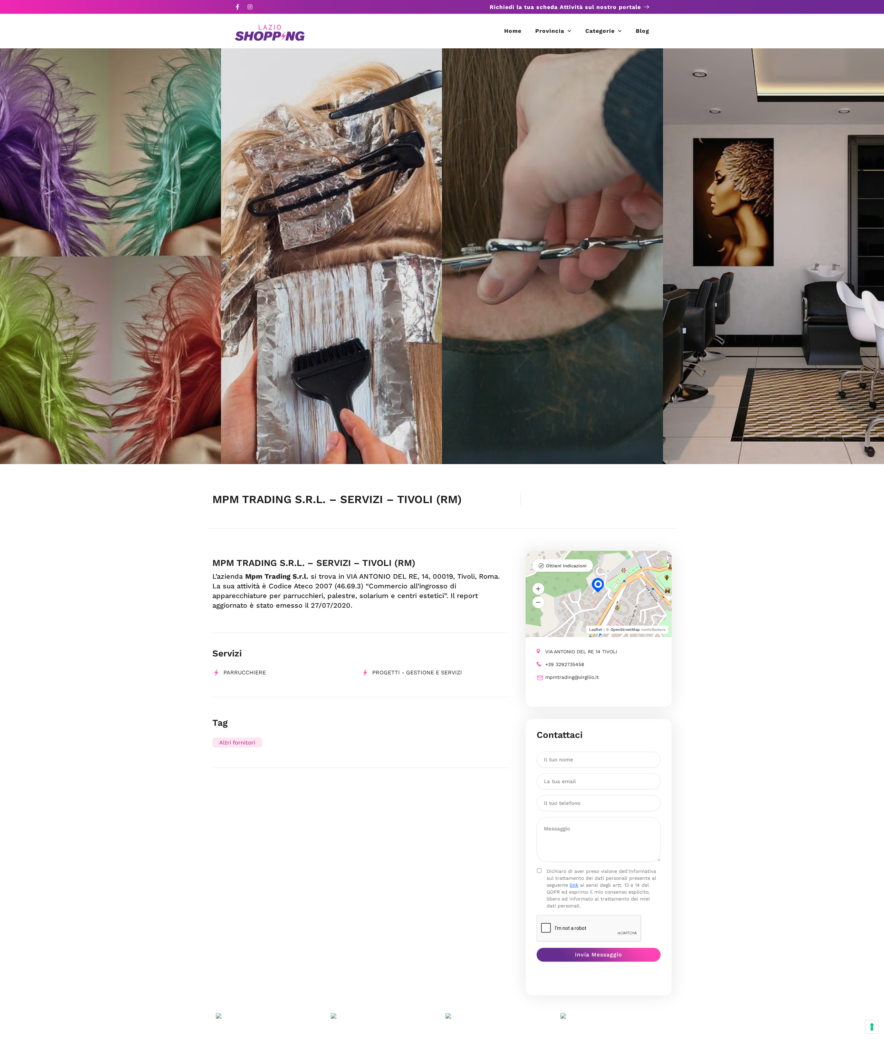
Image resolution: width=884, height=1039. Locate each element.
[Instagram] (250, 7)
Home (512, 31)
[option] (110, 256)
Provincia (549, 31)
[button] (538, 589)
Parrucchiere (244, 672)
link (574, 885)
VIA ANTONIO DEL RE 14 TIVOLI (581, 651)
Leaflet (595, 629)
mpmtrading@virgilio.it (572, 677)
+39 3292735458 (564, 664)
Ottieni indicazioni (566, 565)
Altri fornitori (237, 742)
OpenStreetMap (625, 629)
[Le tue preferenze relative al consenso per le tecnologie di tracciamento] (871, 1026)
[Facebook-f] (237, 7)
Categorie (600, 31)
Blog (642, 31)
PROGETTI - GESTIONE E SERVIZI (417, 672)
